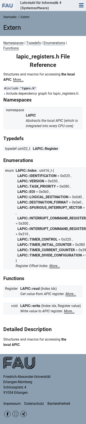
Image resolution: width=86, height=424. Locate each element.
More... (18, 79)
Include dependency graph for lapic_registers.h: (42, 93)
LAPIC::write (30, 306)
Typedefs (33, 43)
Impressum (12, 403)
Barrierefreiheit (58, 403)
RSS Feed (15, 414)
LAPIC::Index (26, 170)
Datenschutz (34, 403)
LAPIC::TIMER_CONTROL (37, 239)
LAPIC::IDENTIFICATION (36, 176)
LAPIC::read (30, 288)
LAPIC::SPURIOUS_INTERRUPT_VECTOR (49, 207)
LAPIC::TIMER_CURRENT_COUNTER (46, 250)
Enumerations (54, 43)
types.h (28, 88)
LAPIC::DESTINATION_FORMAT (42, 202)
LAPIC (31, 115)
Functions (11, 48)
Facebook (7, 414)
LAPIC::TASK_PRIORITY (36, 186)
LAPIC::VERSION (30, 181)
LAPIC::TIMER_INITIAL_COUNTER (44, 245)
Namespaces (13, 43)
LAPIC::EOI (26, 192)
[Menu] (81, 5)
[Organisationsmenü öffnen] (7, 5)
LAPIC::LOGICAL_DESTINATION (42, 197)
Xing (24, 414)
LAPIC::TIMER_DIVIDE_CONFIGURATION (49, 255)
